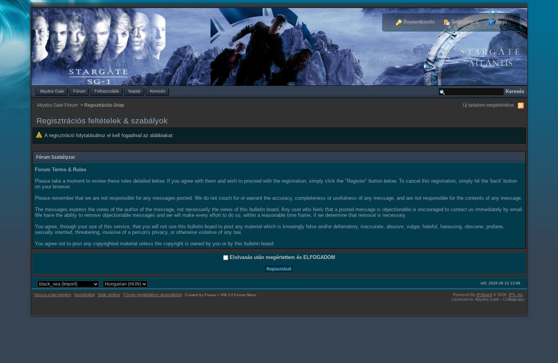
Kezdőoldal (84, 294)
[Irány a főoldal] (279, 46)
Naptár (134, 91)
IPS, (516, 294)
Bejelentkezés (418, 22)
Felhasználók (107, 91)
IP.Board (484, 294)
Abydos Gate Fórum (57, 105)
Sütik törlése (109, 294)
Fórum (79, 91)
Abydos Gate (52, 91)
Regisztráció (464, 22)
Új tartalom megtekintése (488, 105)
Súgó (500, 22)
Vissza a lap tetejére (52, 294)
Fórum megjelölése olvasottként (152, 294)
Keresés (158, 91)
